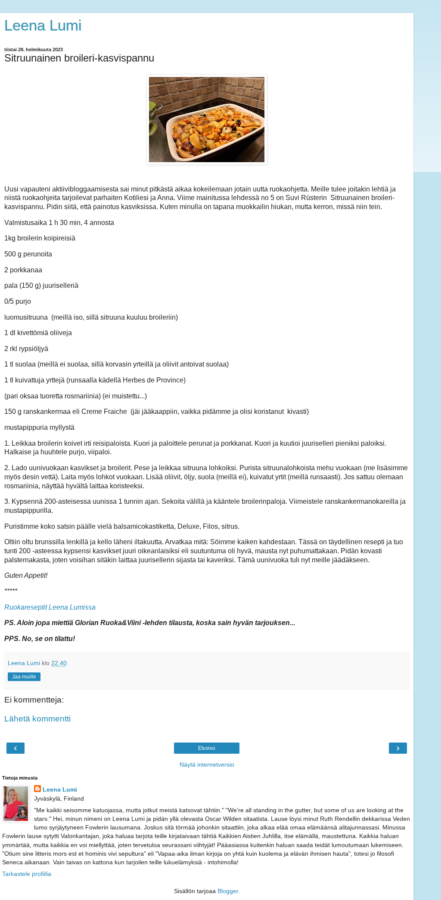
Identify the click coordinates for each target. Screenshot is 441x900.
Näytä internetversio (207, 764)
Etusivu (206, 748)
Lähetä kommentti (37, 718)
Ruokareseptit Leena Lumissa (50, 607)
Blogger (227, 891)
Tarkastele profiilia (26, 873)
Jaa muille (24, 677)
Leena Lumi (43, 25)
